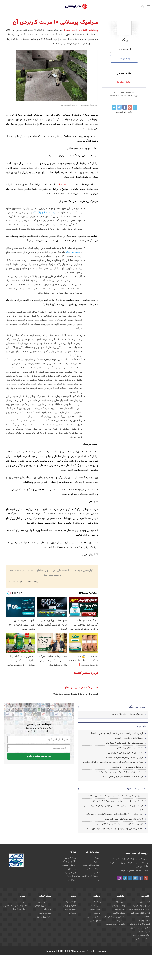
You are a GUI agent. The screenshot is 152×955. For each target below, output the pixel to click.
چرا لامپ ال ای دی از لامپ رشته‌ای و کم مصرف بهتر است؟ (119, 772)
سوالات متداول (93, 868)
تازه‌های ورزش (70, 902)
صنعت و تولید (144, 920)
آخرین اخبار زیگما (137, 707)
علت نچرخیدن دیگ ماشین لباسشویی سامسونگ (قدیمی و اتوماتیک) (114, 814)
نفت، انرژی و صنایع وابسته (138, 909)
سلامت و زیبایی (44, 902)
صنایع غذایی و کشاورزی (140, 927)
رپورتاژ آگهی (71, 880)
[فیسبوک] (140, 878)
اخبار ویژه (141, 726)
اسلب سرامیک (73, 252)
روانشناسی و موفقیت (42, 905)
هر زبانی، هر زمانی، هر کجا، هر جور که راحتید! (124, 757)
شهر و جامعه (120, 909)
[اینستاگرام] (119, 878)
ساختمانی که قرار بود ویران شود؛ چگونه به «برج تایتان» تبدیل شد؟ (115, 828)
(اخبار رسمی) (71, 30)
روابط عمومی (70, 857)
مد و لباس (47, 909)
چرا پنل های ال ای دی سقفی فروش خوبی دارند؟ (123, 776)
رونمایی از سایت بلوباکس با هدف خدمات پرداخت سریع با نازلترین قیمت (113, 762)
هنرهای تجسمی (94, 916)
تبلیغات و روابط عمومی (115, 924)
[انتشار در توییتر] (119, 107)
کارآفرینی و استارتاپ (141, 905)
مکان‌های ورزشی (69, 905)
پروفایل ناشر (32, 582)
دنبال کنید (123, 58)
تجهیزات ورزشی (69, 909)
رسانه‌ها (97, 902)
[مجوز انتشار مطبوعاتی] (16, 861)
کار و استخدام (144, 931)
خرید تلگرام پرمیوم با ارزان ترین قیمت (127, 767)
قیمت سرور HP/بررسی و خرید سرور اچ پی (125, 752)
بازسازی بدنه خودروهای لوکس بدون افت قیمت (124, 819)
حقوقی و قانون (119, 913)
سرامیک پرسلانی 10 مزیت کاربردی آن (127, 714)
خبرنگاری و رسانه (69, 865)
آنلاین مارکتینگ (69, 861)
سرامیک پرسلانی (64, 185)
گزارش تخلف (16, 582)
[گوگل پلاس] (146, 878)
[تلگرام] (125, 878)
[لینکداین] (130, 878)
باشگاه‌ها (72, 913)
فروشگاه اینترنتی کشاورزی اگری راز (129, 738)
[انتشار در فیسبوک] (124, 107)
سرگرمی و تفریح (44, 913)
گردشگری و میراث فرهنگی (114, 916)
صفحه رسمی (123, 49)
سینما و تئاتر (95, 909)
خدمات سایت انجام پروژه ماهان (130, 747)
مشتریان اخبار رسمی (91, 865)
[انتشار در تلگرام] (114, 107)
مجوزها (97, 861)
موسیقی (97, 913)
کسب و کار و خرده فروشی (85, 694)
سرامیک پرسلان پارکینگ (45, 213)
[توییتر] (135, 878)
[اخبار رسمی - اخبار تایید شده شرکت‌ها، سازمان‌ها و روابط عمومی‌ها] (76, 6)
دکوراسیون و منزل (44, 916)
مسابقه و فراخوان (19, 909)
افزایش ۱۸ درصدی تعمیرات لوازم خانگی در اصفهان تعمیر (120, 824)
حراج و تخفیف (20, 902)
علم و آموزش (120, 902)
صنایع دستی (95, 920)
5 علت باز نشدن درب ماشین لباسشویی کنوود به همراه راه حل (117, 800)
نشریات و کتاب (94, 905)
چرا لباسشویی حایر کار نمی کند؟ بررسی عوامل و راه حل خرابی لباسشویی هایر (113, 807)
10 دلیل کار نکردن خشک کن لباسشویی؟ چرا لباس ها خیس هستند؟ (115, 796)
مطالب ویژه (71, 876)
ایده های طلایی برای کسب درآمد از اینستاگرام (124, 743)
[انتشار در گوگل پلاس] (130, 107)
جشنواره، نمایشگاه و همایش (15, 905)
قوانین (97, 872)
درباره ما (96, 857)
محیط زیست (120, 920)
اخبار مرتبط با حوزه (136, 789)
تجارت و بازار (145, 902)
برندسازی (72, 868)
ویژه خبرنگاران (70, 872)
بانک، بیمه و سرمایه (141, 935)
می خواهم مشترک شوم (39, 756)
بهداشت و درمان (118, 905)
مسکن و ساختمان (61, 694)
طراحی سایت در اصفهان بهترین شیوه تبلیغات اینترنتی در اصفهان (116, 733)
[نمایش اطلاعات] (124, 82)
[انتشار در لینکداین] (135, 107)
